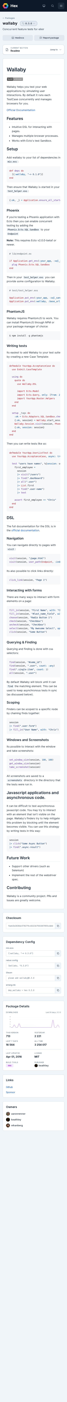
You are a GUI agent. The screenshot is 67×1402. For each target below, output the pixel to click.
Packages (10, 18)
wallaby (10, 23)
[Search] (52, 5)
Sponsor (10, 1092)
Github (9, 1087)
